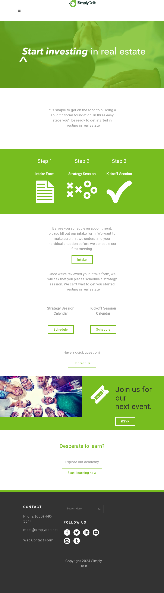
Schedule (61, 329)
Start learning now (82, 472)
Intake (82, 259)
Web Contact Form (38, 540)
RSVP (125, 421)
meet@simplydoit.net (40, 530)
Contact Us (82, 363)
